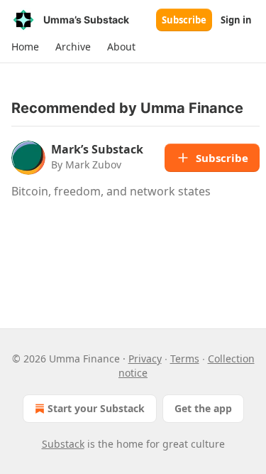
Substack (63, 444)
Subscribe (184, 20)
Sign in (236, 20)
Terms (184, 358)
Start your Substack (96, 408)
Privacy (145, 358)
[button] (25, 47)
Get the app (203, 408)
